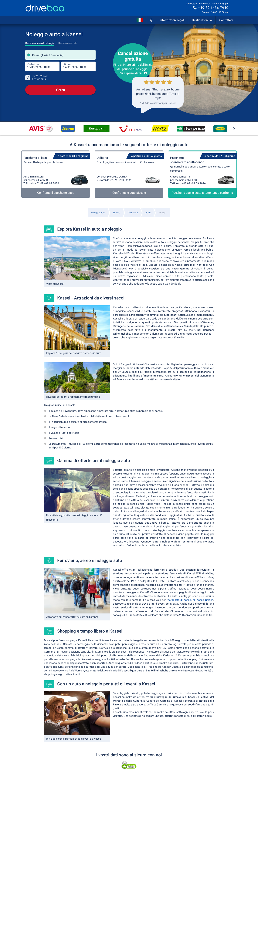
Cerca (60, 90)
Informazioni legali (172, 20)
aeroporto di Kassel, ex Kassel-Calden (190, 599)
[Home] (45, 8)
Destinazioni (200, 20)
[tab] (39, 42)
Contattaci (226, 20)
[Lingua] (139, 20)
